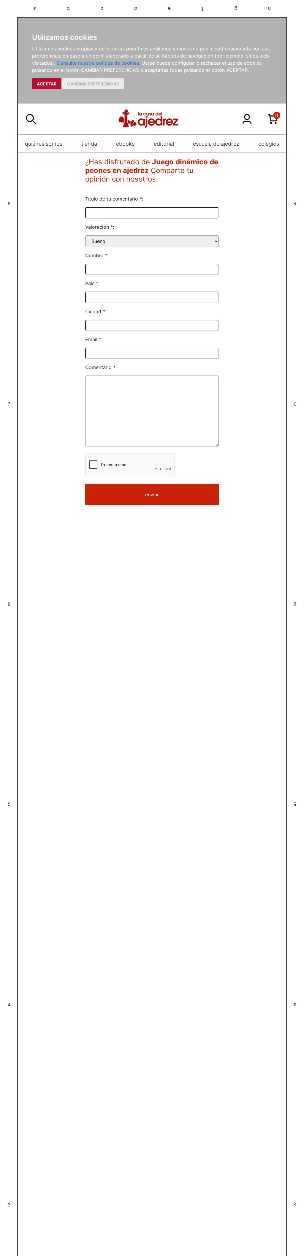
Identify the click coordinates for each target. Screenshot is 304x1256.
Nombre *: (96, 255)
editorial (164, 144)
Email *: (93, 339)
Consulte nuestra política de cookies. (98, 63)
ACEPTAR (46, 83)
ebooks (125, 144)
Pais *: (92, 283)
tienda (89, 144)
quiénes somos (43, 144)
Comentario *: (101, 367)
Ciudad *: (95, 311)
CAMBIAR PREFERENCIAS (93, 83)
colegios (268, 144)
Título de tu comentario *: (114, 199)
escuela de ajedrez (216, 144)
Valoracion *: (99, 227)
